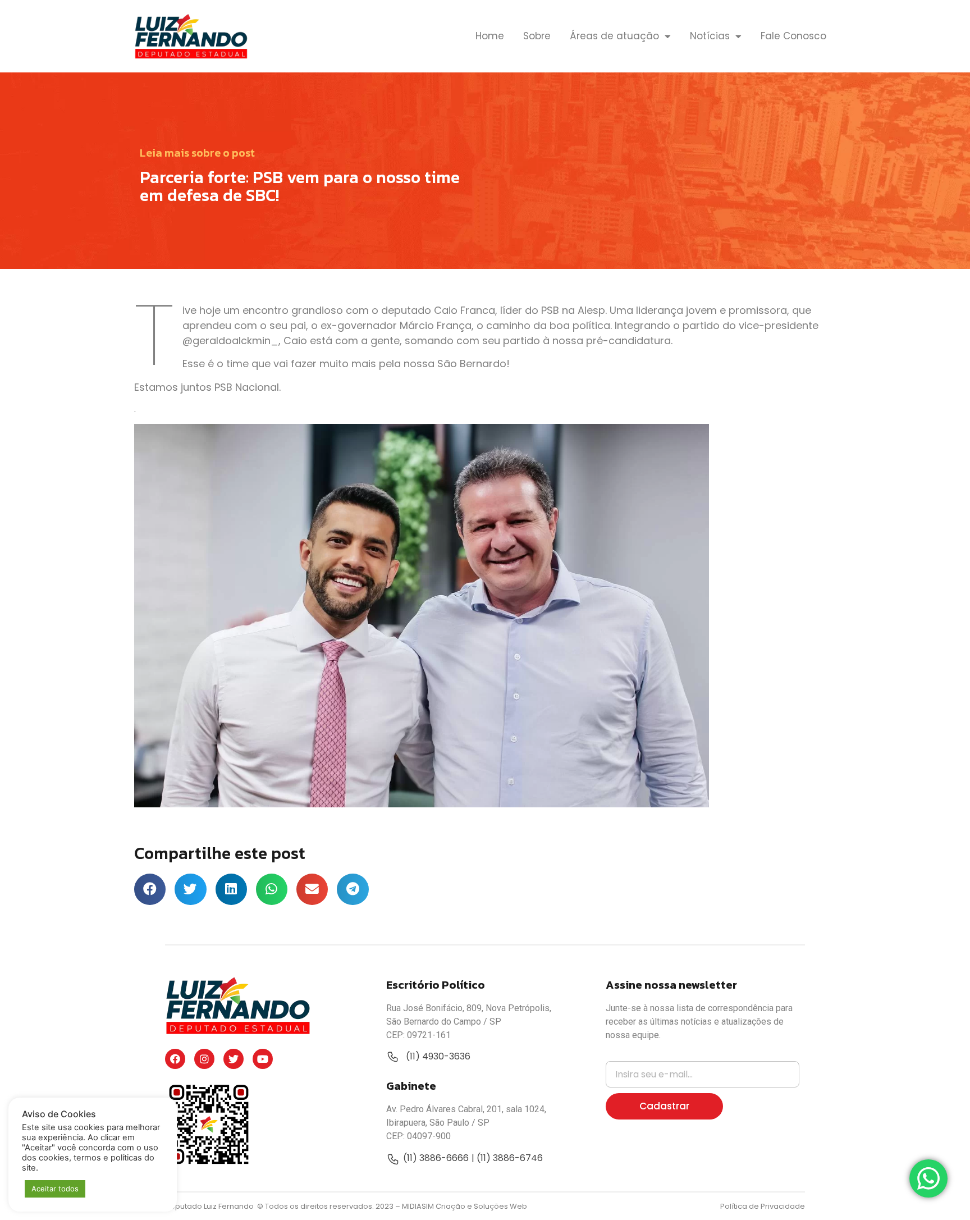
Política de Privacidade (762, 1206)
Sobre (537, 36)
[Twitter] (233, 1059)
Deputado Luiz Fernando (210, 1206)
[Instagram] (204, 1059)
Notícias (710, 36)
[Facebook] (175, 1059)
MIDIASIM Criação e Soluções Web (464, 1206)
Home (489, 36)
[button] (150, 889)
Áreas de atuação (614, 36)
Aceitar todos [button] (55, 1188)
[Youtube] (263, 1059)
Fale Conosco (793, 36)
